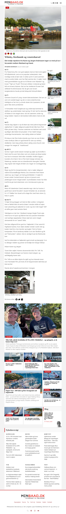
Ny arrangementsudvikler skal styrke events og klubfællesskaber (32, 469)
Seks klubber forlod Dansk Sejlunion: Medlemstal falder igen (33, 482)
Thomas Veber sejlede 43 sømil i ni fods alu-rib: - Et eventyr (13, 484)
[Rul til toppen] (64, 512)
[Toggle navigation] (61, 3)
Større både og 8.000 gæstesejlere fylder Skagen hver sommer (31, 438)
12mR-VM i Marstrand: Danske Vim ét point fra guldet (12, 419)
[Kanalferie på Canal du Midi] (54, 76)
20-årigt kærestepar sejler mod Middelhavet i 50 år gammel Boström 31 (13, 476)
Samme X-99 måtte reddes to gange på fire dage (51, 457)
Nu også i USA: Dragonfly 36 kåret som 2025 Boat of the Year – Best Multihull (52, 476)
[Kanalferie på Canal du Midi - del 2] (54, 91)
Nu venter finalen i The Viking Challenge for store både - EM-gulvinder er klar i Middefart (52, 365)
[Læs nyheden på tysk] (8, 53)
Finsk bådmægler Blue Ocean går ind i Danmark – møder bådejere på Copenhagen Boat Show (32, 365)
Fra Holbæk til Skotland (54, 143)
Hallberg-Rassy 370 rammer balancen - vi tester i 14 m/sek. (50, 469)
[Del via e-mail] (22, 299)
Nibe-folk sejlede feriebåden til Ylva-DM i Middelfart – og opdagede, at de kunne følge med (13, 448)
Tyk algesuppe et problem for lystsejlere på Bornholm (32, 419)
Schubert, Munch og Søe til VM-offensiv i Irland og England (51, 383)
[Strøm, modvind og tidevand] (54, 107)
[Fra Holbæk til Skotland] (54, 138)
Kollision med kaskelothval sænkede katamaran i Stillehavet (12, 469)
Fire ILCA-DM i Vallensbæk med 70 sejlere (13, 364)
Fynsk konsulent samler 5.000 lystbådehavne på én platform (32, 453)
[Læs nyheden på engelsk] (6, 53)
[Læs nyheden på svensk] (14, 53)
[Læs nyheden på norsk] (11, 53)
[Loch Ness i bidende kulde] (54, 122)
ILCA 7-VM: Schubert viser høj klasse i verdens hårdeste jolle (14, 438)
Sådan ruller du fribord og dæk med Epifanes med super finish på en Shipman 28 (48, 416)
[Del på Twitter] (19, 299)
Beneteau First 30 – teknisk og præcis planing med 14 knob (51, 484)
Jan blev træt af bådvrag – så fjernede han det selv (52, 400)
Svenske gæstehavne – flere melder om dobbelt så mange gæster (32, 446)
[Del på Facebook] (16, 299)
